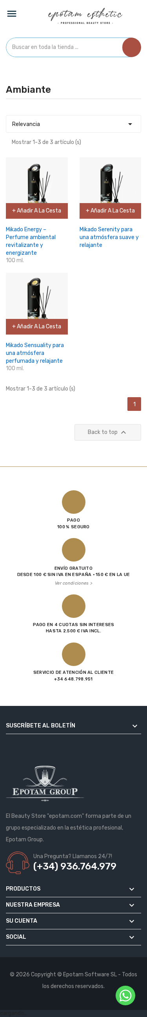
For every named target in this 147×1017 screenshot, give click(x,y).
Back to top (108, 432)
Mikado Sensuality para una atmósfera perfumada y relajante (35, 353)
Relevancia (73, 124)
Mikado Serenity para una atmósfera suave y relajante (109, 237)
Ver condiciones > (73, 583)
